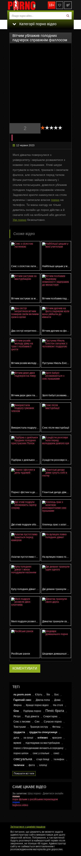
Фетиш (56, 726)
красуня (57, 737)
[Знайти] (67, 15)
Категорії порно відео (37, 24)
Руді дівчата (32, 716)
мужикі (17, 742)
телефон (59, 759)
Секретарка (50, 716)
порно (55, 199)
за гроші (28, 737)
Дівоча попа (43, 700)
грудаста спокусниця (43, 732)
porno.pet (28, 5)
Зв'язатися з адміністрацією (27, 826)
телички (19, 765)
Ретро (17, 716)
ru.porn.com (22, 694)
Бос (56, 694)
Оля (16, 710)
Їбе (48, 694)
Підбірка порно (32, 711)
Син (37, 721)
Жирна (18, 705)
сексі (56, 753)
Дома (57, 700)
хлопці (43, 765)
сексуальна (23, 759)
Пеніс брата (54, 710)
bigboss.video (20, 805)
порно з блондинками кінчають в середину (38, 748)
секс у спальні (41, 753)
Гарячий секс (22, 699)
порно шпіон (21, 753)
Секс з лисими (22, 721)
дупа (16, 737)
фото (32, 765)
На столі (58, 705)
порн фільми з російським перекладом (35, 799)
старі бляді (42, 759)
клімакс (43, 737)
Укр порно (19, 219)
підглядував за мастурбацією (43, 742)
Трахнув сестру (39, 726)
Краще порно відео (37, 705)
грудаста (19, 732)
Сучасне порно (53, 721)
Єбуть (38, 694)
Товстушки (20, 726)
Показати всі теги (24, 773)
